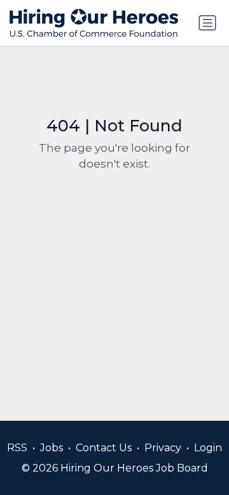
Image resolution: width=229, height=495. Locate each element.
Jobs (51, 448)
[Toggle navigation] (207, 23)
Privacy (162, 448)
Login (208, 448)
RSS (17, 448)
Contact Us (104, 448)
